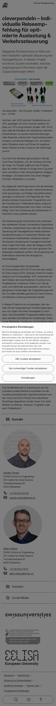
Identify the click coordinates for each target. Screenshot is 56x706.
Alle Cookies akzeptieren (28, 358)
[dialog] (28, 353)
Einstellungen (28, 377)
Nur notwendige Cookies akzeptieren (28, 368)
